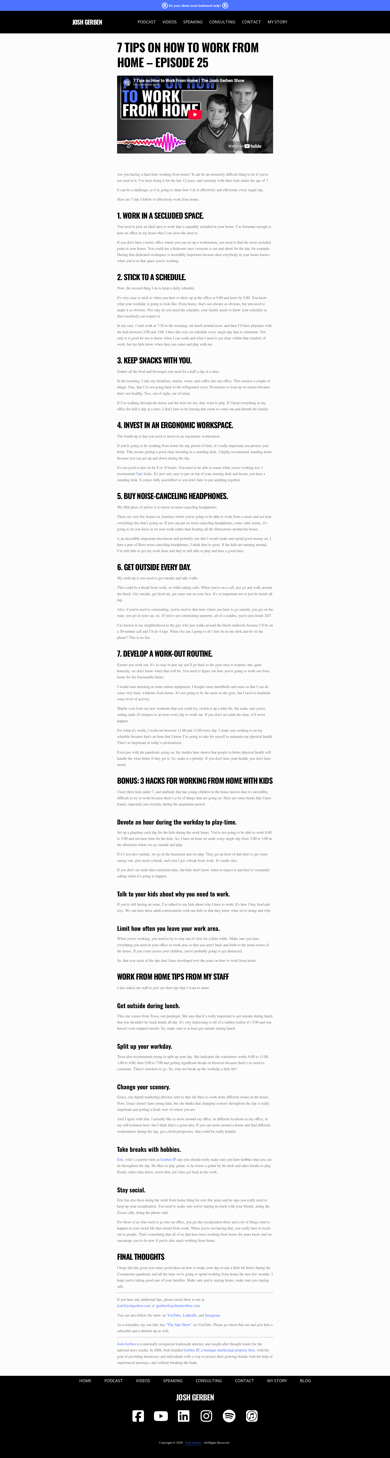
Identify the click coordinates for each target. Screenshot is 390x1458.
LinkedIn (190, 1315)
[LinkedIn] (183, 1416)
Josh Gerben (87, 21)
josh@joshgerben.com (133, 1305)
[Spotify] (229, 1416)
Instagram (212, 1315)
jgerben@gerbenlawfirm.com (178, 1305)
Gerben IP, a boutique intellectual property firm (219, 1349)
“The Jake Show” (179, 1324)
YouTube (174, 1315)
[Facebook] (138, 1416)
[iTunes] (252, 1416)
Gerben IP (168, 1159)
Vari (139, 473)
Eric (120, 1159)
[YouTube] (161, 1416)
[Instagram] (206, 1416)
